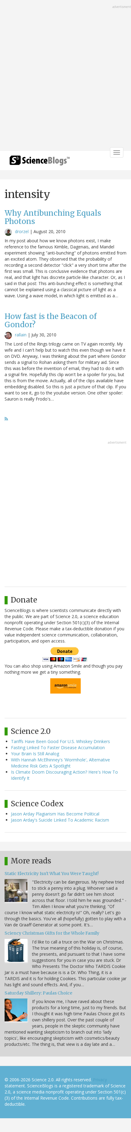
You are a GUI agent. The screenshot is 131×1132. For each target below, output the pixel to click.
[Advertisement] (65, 76)
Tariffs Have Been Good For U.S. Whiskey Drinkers (60, 741)
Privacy (100, 1080)
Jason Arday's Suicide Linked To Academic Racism (60, 820)
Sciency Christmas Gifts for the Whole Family (52, 933)
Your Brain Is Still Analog (35, 753)
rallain (21, 335)
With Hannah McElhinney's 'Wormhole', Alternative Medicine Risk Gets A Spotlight (60, 763)
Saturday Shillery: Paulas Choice (38, 993)
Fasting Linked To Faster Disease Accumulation (58, 747)
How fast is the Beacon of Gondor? (51, 320)
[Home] (40, 162)
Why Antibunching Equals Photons (53, 217)
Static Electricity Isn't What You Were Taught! (52, 873)
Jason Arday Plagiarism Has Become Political (55, 814)
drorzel (22, 231)
